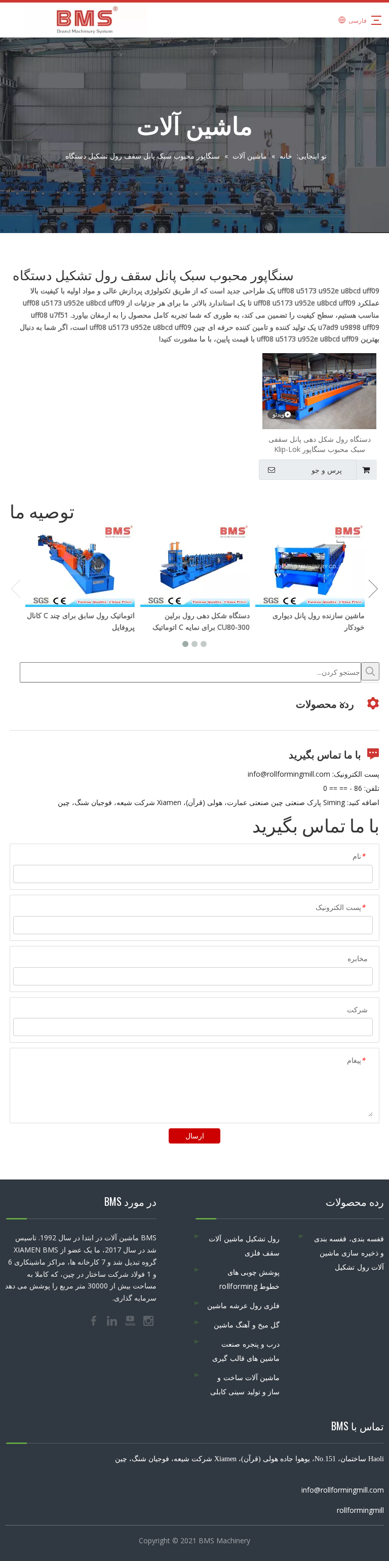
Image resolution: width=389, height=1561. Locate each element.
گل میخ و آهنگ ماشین (247, 1324)
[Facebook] (95, 1319)
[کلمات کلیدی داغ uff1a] (370, 671)
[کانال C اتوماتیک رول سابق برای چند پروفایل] (80, 566)
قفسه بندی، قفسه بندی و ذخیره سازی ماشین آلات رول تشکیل (349, 1253)
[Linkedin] (113, 1319)
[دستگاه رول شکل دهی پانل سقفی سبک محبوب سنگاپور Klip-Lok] (319, 390)
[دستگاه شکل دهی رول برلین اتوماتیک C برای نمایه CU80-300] (195, 566)
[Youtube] (131, 1319)
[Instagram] (148, 1319)
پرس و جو (327, 470)
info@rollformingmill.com (289, 774)
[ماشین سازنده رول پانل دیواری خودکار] (310, 566)
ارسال (194, 1135)
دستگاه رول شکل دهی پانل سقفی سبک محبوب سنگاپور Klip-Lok (319, 444)
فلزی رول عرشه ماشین (243, 1305)
